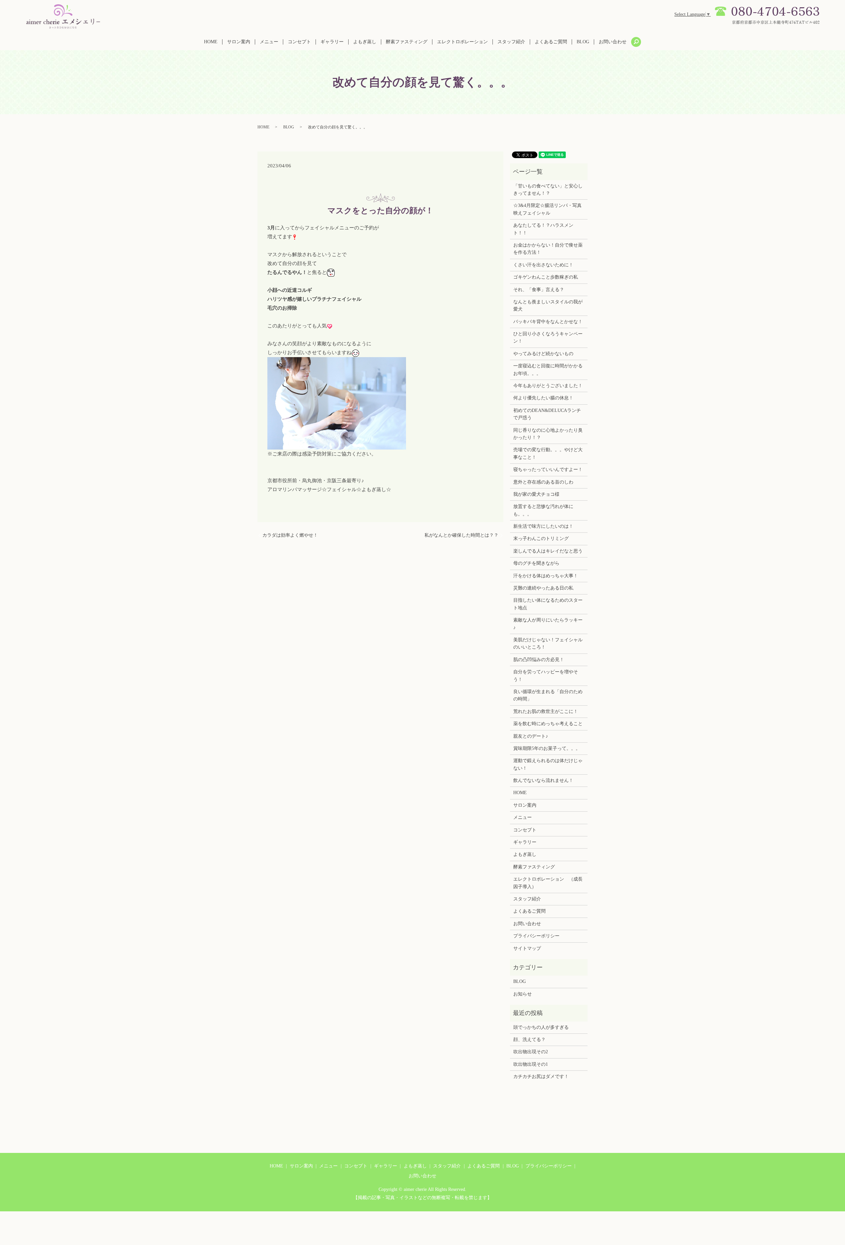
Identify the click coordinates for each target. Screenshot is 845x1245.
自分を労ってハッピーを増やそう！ (545, 675)
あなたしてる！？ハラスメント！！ (543, 229)
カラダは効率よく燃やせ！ (290, 535)
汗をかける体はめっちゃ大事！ (545, 575)
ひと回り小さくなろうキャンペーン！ (548, 337)
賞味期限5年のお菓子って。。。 (546, 748)
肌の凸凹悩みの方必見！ (538, 659)
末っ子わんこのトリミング (541, 538)
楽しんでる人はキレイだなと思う (548, 551)
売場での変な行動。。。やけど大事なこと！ (548, 453)
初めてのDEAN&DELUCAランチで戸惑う (547, 414)
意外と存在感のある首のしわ (543, 482)
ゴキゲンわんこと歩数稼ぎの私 (545, 277)
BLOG (583, 41)
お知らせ (522, 994)
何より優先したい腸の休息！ (543, 397)
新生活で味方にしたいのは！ (543, 526)
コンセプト (299, 41)
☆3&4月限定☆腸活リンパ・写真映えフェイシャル (547, 209)
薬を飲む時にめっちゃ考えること (548, 723)
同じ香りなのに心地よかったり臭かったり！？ (548, 434)
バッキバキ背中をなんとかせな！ (548, 321)
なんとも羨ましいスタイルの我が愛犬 (548, 305)
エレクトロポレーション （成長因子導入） (548, 883)
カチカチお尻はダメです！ (541, 1076)
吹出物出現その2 (530, 1051)
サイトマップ (527, 948)
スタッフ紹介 (511, 41)
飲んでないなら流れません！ (543, 780)
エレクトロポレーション (462, 41)
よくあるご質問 (551, 41)
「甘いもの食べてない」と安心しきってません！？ (548, 190)
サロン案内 (238, 41)
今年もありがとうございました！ (548, 385)
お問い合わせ (612, 41)
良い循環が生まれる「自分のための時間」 (548, 695)
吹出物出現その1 (530, 1064)
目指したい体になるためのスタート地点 (548, 604)
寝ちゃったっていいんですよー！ (548, 469)
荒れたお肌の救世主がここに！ (545, 711)
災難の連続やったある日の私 (543, 588)
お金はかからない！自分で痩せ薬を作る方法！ (548, 249)
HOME (211, 41)
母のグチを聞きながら (536, 563)
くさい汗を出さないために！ (543, 264)
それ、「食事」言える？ (538, 289)
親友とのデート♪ (530, 736)
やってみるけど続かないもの (543, 353)
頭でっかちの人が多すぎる (541, 1027)
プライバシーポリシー (536, 935)
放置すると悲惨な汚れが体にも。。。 (543, 510)
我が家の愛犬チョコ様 (536, 494)
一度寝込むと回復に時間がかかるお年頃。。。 (548, 369)
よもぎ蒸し (364, 41)
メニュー (269, 41)
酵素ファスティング (406, 41)
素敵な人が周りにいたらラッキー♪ (548, 624)
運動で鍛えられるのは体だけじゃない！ (548, 764)
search (636, 42)
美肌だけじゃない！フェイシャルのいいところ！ (548, 643)
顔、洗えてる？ (529, 1039)
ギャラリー (332, 41)
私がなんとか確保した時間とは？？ (461, 535)
